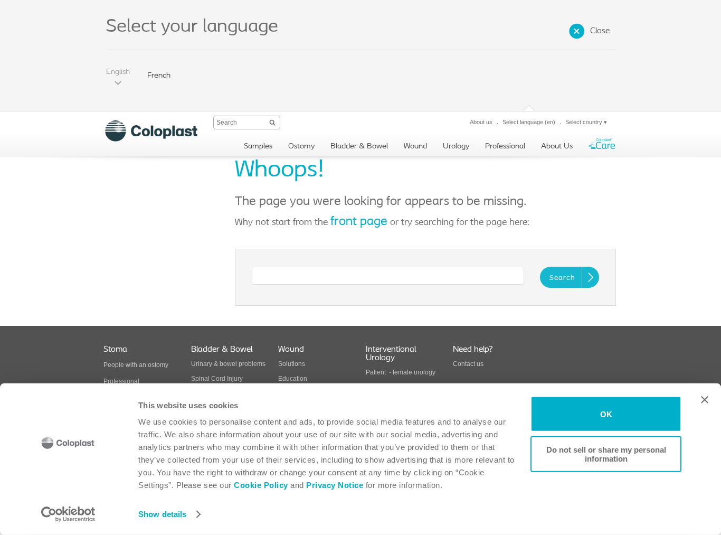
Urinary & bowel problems (228, 364)
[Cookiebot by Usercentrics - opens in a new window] (68, 514)
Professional (121, 381)
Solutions (291, 364)
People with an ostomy (135, 365)
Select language (528, 122)
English (118, 72)
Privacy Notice (334, 485)
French (158, 76)
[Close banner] (704, 399)
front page (358, 221)
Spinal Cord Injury (217, 378)
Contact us (468, 364)
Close (600, 31)
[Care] (602, 146)
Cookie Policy (261, 485)
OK (606, 413)
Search (562, 278)
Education (292, 378)
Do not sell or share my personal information (606, 454)
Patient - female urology (400, 372)
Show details (162, 514)
